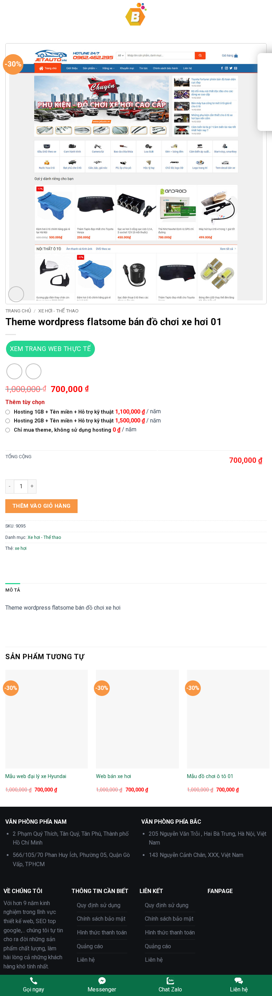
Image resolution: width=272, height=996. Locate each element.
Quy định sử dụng (98, 905)
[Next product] (14, 371)
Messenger (101, 989)
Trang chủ (18, 310)
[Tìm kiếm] (264, 14)
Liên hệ (86, 959)
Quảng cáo (90, 946)
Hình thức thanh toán (102, 932)
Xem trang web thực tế (50, 348)
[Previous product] (33, 371)
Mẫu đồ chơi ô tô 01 (210, 776)
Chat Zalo (170, 989)
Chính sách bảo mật (101, 918)
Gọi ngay (33, 989)
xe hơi (21, 548)
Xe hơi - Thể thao (58, 310)
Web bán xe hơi (113, 776)
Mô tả (12, 590)
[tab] (12, 590)
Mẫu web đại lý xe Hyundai (35, 776)
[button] (9, 14)
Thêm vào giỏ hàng (41, 506)
